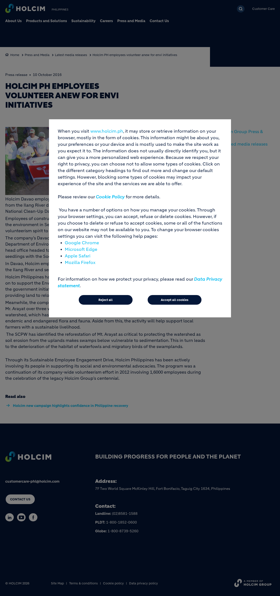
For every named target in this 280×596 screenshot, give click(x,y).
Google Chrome (82, 243)
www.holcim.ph (106, 131)
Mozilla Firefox (80, 262)
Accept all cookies (174, 300)
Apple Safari (77, 256)
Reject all (105, 300)
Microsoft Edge (81, 249)
